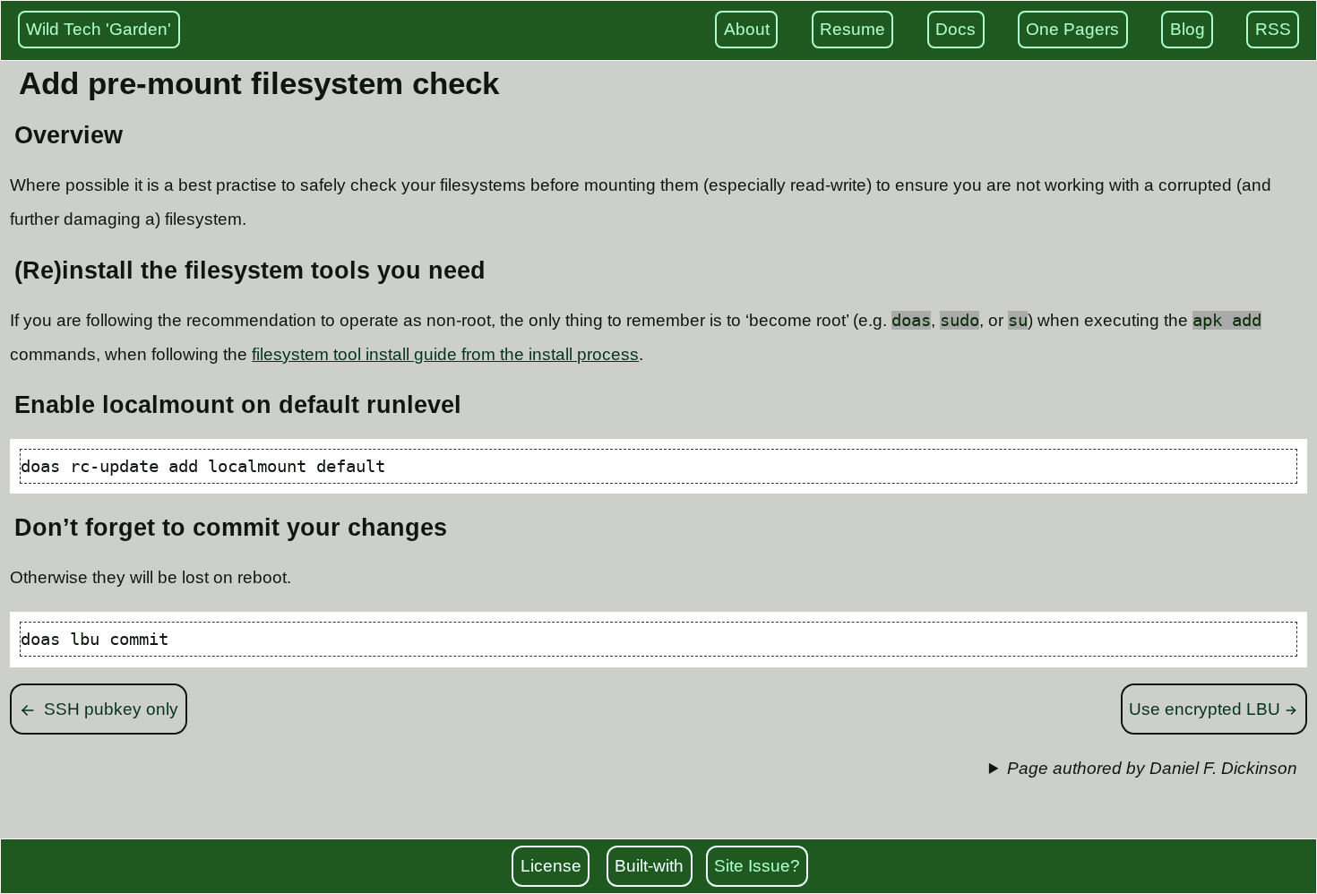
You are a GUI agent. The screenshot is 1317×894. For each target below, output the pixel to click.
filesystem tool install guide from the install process (445, 354)
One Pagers (1072, 29)
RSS (1273, 29)
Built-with (649, 865)
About (747, 29)
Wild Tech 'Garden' (98, 29)
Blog (1187, 29)
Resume (852, 29)
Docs (955, 29)
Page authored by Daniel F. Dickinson (1152, 768)
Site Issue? (757, 865)
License (551, 865)
